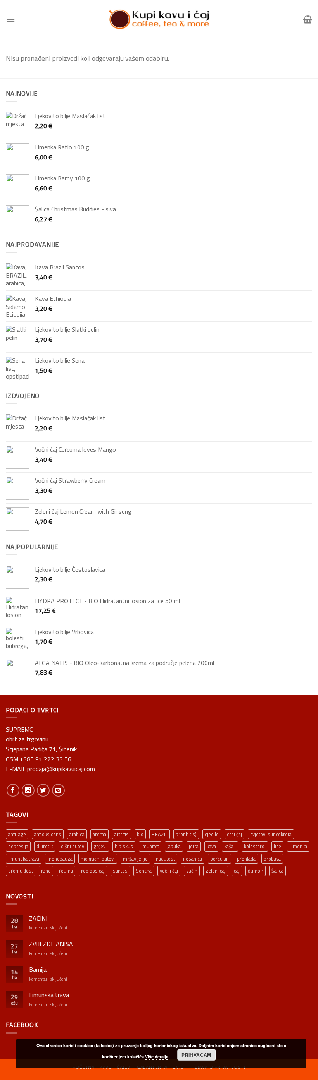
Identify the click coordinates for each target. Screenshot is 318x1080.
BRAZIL (160, 834)
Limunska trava (49, 995)
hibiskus (124, 846)
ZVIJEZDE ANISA (51, 944)
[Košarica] (307, 19)
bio (140, 834)
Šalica (277, 870)
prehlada (246, 858)
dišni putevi (73, 846)
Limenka (298, 846)
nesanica (192, 858)
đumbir (255, 870)
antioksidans (47, 834)
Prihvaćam (196, 1054)
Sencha (144, 870)
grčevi (100, 846)
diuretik (44, 846)
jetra (194, 846)
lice (277, 846)
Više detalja (156, 1056)
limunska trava (23, 858)
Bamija (38, 969)
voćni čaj (169, 870)
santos (120, 870)
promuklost (20, 870)
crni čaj (234, 834)
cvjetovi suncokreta (271, 834)
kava (211, 846)
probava (272, 858)
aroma (99, 834)
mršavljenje (135, 858)
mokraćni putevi (98, 858)
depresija (18, 846)
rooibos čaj (93, 870)
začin (191, 870)
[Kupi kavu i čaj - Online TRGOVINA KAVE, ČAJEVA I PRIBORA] (159, 19)
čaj (237, 870)
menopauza (60, 858)
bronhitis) (186, 834)
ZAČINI (38, 918)
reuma (66, 870)
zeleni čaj (216, 870)
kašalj (230, 846)
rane (46, 870)
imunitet (150, 846)
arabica (77, 834)
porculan (219, 858)
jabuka (174, 846)
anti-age (17, 834)
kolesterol (255, 846)
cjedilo (212, 834)
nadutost (165, 858)
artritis (121, 834)
